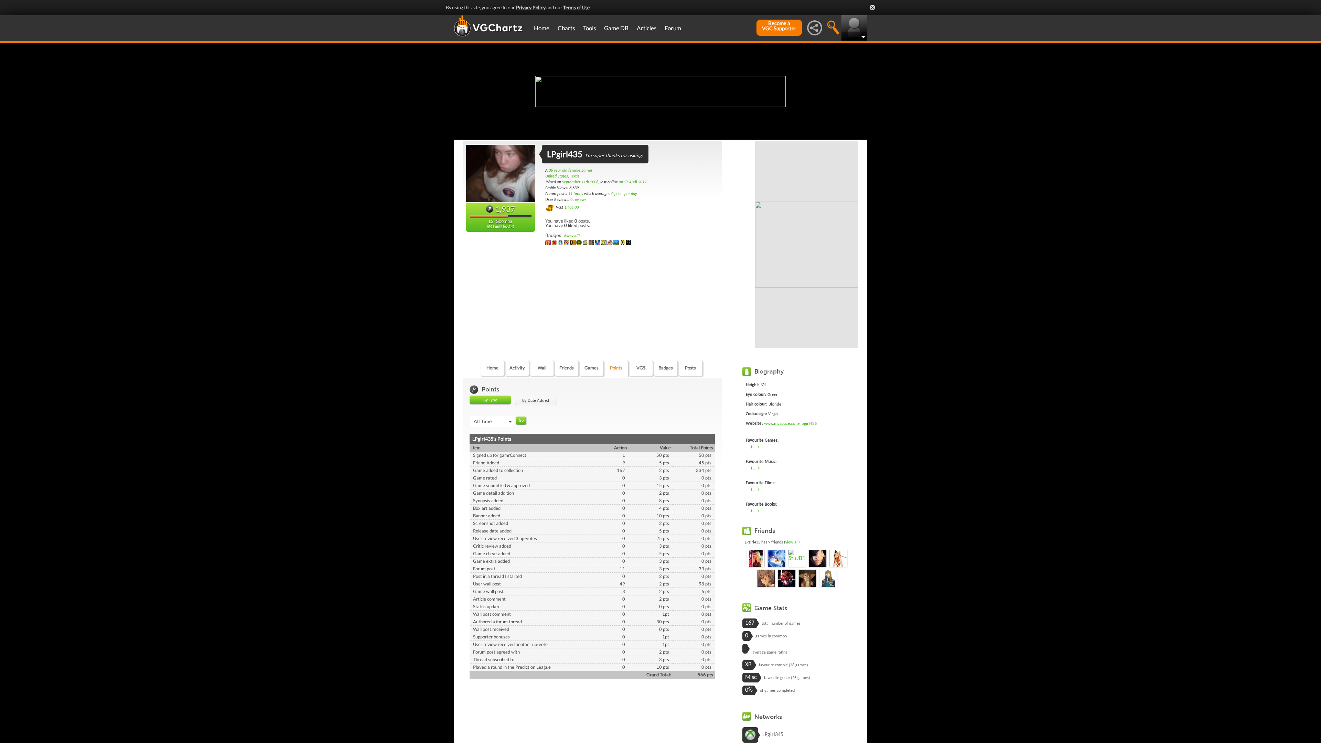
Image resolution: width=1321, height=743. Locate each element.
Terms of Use (576, 7)
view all (791, 542)
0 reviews (578, 200)
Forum (673, 28)
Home (541, 28)
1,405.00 (571, 208)
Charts (566, 28)
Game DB (616, 28)
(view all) (571, 236)
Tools (589, 28)
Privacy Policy (531, 7)
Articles (646, 28)
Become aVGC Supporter (779, 26)
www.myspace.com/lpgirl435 (790, 423)
